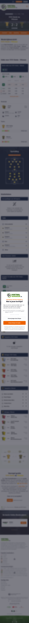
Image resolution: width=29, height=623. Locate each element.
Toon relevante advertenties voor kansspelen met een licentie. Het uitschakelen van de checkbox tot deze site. (14, 311)
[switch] (4, 310)
